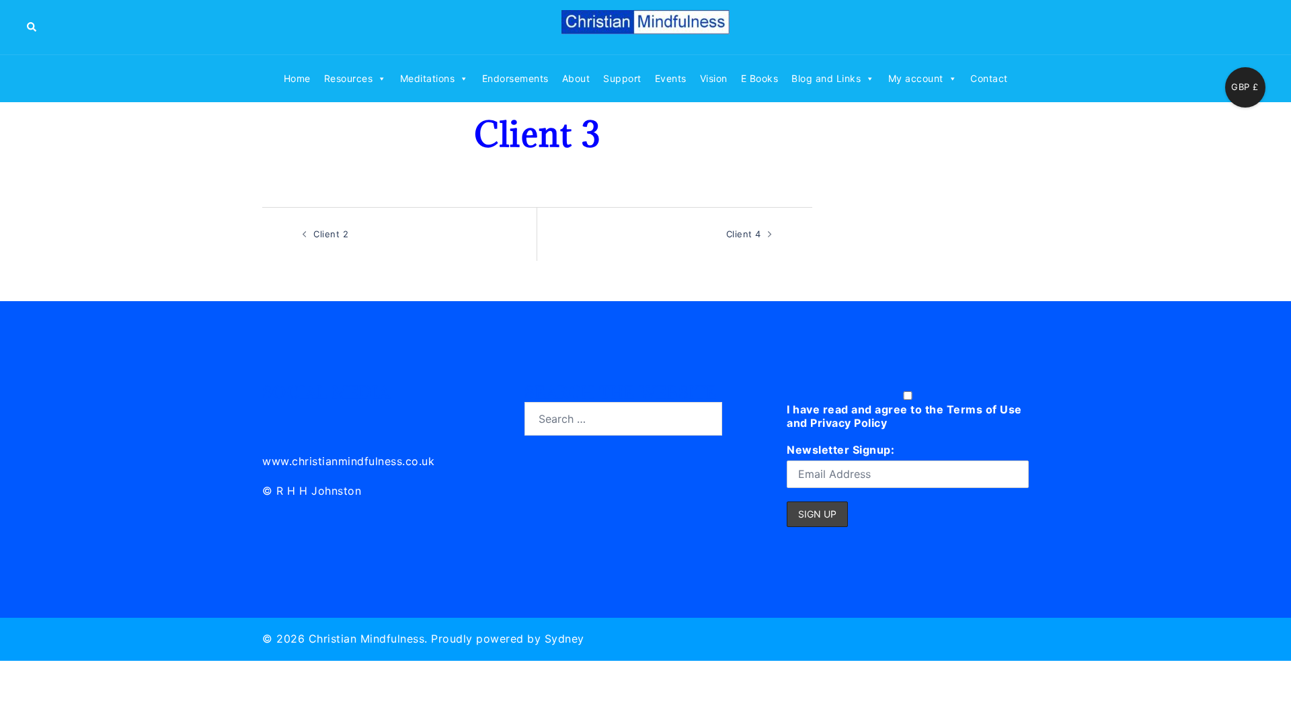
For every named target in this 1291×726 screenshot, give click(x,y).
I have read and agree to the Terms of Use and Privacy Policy (904, 416)
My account (915, 78)
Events (671, 78)
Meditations (427, 78)
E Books (760, 78)
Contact (989, 78)
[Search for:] (623, 419)
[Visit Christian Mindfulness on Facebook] (333, 417)
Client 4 (743, 234)
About (576, 78)
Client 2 (330, 234)
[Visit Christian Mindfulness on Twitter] (303, 417)
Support (622, 78)
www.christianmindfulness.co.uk (348, 461)
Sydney (564, 638)
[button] (32, 27)
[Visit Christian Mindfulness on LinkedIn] (273, 417)
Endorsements (515, 78)
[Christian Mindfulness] (645, 26)
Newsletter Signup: (840, 449)
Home (297, 78)
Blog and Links (826, 78)
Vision (714, 78)
